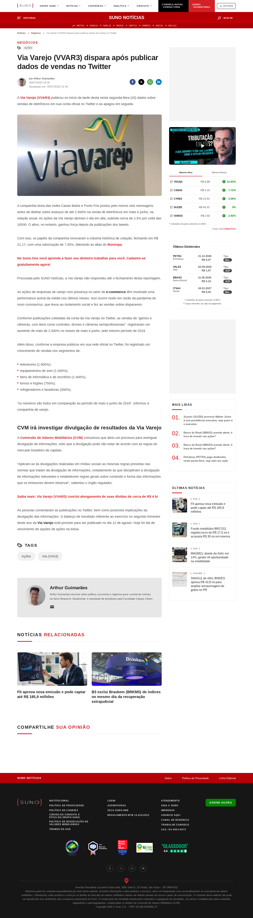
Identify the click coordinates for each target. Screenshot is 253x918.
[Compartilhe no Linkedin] (159, 82)
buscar (228, 18)
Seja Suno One (118, 810)
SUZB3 (178, 207)
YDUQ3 (178, 181)
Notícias (21, 33)
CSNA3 (178, 190)
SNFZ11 (80, 25)
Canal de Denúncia (175, 820)
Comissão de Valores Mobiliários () (51, 438)
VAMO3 (178, 215)
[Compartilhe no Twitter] (141, 82)
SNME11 (146, 25)
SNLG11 (172, 25)
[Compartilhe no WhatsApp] (150, 82)
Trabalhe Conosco (175, 824)
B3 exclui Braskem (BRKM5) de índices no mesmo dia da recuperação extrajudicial (126, 697)
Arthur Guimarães (68, 587)
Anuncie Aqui (170, 815)
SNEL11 (107, 25)
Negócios (36, 33)
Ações (28, 48)
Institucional (59, 800)
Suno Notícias (29, 777)
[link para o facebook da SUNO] (109, 868)
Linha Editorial (227, 778)
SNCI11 (159, 25)
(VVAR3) (35, 98)
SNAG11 (94, 25)
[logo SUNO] (25, 6)
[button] (28, 18)
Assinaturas (116, 805)
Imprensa (168, 810)
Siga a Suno (169, 805)
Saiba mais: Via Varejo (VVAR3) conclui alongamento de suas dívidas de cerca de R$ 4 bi (87, 496)
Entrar (228, 6)
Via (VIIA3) (50, 556)
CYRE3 (178, 198)
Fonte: (224, 229)
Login (111, 800)
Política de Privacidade (195, 778)
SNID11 (120, 25)
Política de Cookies (63, 810)
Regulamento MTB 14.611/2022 (128, 815)
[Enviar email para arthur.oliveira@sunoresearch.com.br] (52, 607)
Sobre (168, 778)
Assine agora (220, 802)
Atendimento (170, 800)
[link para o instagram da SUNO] (132, 868)
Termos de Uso (60, 829)
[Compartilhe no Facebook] (133, 82)
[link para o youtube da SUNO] (143, 868)
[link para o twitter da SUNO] (121, 868)
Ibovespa (114, 244)
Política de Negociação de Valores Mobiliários (68, 823)
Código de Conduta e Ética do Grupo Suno (64, 816)
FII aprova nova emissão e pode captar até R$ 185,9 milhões (51, 694)
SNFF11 (133, 25)
